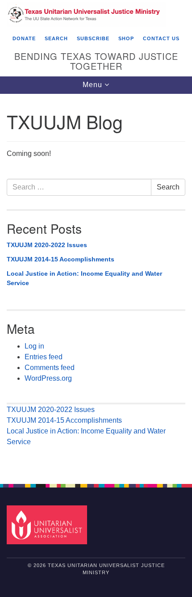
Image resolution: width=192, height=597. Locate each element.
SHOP (126, 38)
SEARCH (56, 38)
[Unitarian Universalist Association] (49, 524)
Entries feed (44, 357)
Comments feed (50, 367)
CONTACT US (161, 38)
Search (168, 187)
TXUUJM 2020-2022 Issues (47, 244)
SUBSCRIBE (93, 38)
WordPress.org (48, 378)
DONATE (24, 38)
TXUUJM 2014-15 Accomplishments (60, 259)
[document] (96, 284)
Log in (34, 346)
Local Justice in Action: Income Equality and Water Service (84, 278)
